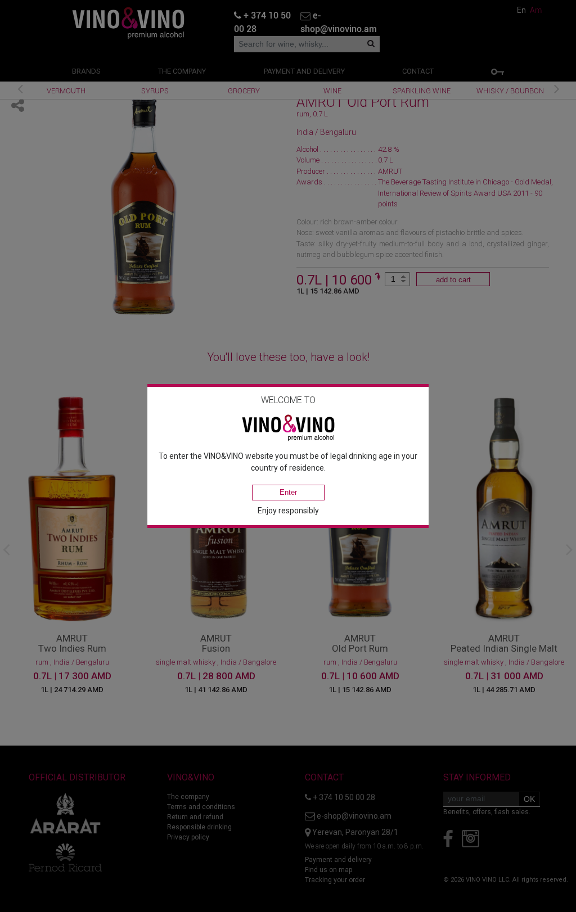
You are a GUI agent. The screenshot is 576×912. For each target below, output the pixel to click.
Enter (288, 492)
